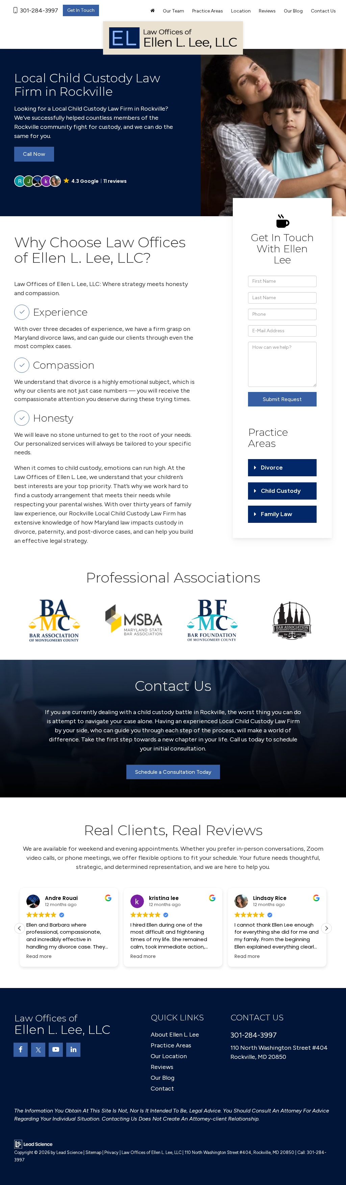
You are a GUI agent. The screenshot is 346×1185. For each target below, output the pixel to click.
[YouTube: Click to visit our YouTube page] (56, 1050)
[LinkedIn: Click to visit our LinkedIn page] (73, 1050)
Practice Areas (171, 1045)
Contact (162, 1088)
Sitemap (93, 1152)
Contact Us (323, 11)
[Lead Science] (33, 1144)
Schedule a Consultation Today (173, 772)
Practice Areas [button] (207, 11)
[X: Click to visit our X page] (38, 1050)
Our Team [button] (173, 11)
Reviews (267, 11)
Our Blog (293, 11)
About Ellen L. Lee (175, 1034)
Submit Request (282, 399)
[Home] (152, 11)
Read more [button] (39, 957)
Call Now (34, 154)
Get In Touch (81, 10)
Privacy (111, 1152)
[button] (71, 181)
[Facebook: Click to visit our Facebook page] (21, 1050)
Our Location (169, 1056)
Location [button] (241, 11)
